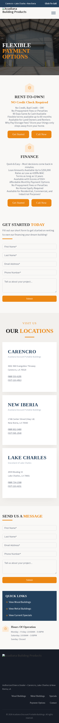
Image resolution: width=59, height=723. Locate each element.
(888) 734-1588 (14, 482)
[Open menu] (53, 13)
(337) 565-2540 (14, 433)
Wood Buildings (18, 696)
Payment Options (37, 703)
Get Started (18, 134)
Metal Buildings (38, 696)
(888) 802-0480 (14, 429)
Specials (53, 696)
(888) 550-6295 (14, 376)
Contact (53, 703)
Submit (29, 299)
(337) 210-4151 (14, 486)
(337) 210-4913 (14, 380)
